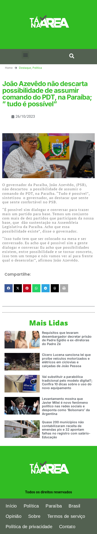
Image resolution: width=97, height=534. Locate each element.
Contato (67, 526)
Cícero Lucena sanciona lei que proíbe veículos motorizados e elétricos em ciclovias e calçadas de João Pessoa (66, 360)
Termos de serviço (66, 516)
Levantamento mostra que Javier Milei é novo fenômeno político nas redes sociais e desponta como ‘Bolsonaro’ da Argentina (66, 406)
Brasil (74, 505)
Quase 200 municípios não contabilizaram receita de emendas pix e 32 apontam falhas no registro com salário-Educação (66, 429)
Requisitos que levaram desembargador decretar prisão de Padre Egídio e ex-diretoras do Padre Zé (67, 338)
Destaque (25, 67)
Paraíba (54, 505)
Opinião (13, 516)
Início (11, 505)
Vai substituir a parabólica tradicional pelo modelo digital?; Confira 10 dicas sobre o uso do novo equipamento (67, 382)
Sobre (34, 516)
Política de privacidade (29, 526)
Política (37, 67)
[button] (25, 55)
